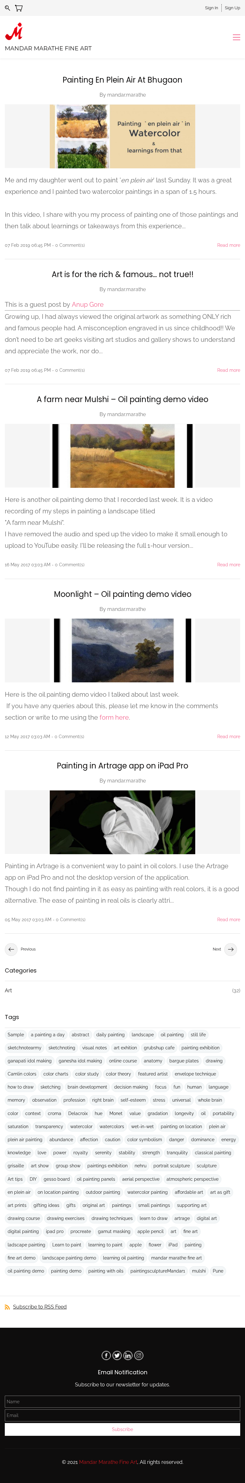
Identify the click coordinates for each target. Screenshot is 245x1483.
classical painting (213, 1152)
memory (16, 1100)
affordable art (189, 1192)
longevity (184, 1113)
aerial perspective (141, 1179)
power (59, 1152)
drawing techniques (112, 1218)
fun (177, 1087)
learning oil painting (123, 1257)
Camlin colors (22, 1073)
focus (161, 1087)
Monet (115, 1113)
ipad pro (54, 1231)
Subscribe (122, 1429)
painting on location (181, 1126)
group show (68, 1165)
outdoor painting (103, 1192)
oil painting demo (26, 1271)
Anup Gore (88, 304)
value (135, 1113)
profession (74, 1100)
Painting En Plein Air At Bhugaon (122, 80)
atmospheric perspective (193, 1179)
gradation (158, 1113)
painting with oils (105, 1271)
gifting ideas (46, 1205)
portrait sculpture (171, 1165)
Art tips (15, 1179)
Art (8, 990)
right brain (103, 1100)
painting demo (66, 1271)
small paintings (154, 1205)
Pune (218, 1271)
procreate (81, 1231)
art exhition (125, 1047)
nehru (140, 1165)
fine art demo (21, 1257)
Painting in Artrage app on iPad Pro (122, 765)
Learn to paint (66, 1244)
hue (98, 1113)
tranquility (177, 1152)
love (42, 1152)
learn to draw (153, 1218)
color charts (55, 1073)
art (173, 1231)
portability (223, 1113)
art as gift (220, 1192)
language (218, 1087)
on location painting (58, 1192)
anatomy (153, 1060)
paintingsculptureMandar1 (157, 1271)
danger (176, 1139)
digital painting (23, 1231)
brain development (87, 1087)
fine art (190, 1231)
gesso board (57, 1179)
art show (40, 1165)
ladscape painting (26, 1244)
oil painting (172, 1034)
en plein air (19, 1192)
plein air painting (25, 1139)
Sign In (211, 7)
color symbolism (144, 1139)
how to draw (20, 1087)
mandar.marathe (126, 95)
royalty (80, 1152)
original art (94, 1205)
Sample (16, 1034)
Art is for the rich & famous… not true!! (123, 274)
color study (87, 1073)
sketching (51, 1087)
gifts (71, 1205)
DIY (33, 1179)
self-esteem (133, 1100)
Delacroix (78, 1113)
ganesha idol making (80, 1060)
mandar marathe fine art (176, 1257)
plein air (217, 1126)
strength (151, 1152)
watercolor (81, 1126)
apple (136, 1244)
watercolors (112, 1126)
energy (228, 1139)
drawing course (24, 1218)
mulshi (199, 1271)
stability (127, 1152)
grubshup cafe (159, 1047)
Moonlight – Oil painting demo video (122, 594)
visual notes (94, 1047)
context (33, 1113)
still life (198, 1034)
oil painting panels (96, 1179)
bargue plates (184, 1060)
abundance (61, 1139)
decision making (131, 1087)
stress (159, 1100)
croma (54, 1113)
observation (44, 1100)
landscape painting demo (69, 1257)
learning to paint (105, 1244)
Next (217, 949)
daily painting (110, 1034)
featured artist (153, 1073)
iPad (173, 1244)
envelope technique (195, 1073)
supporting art (192, 1205)
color (13, 1113)
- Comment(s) (68, 245)
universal (181, 1100)
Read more (228, 245)
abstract (80, 1034)
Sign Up (232, 7)
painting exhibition (200, 1047)
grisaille (16, 1165)
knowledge (19, 1152)
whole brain (210, 1100)
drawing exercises (66, 1218)
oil (203, 1113)
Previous (28, 949)
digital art (207, 1218)
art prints (17, 1205)
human (194, 1087)
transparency (49, 1126)
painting (193, 1244)
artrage (182, 1218)
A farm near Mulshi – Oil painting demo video (122, 399)
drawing (214, 1060)
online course (123, 1060)
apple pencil (150, 1231)
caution (112, 1139)
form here (114, 717)
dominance (202, 1139)
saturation (18, 1126)
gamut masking (114, 1231)
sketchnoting (61, 1047)
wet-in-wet (142, 1126)
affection (89, 1139)
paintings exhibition (107, 1165)
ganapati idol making (30, 1060)
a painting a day (48, 1034)
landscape (143, 1034)
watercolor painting (147, 1192)
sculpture (207, 1165)
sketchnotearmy (24, 1047)
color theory (118, 1073)
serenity (103, 1152)
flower (155, 1244)
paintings (121, 1205)
